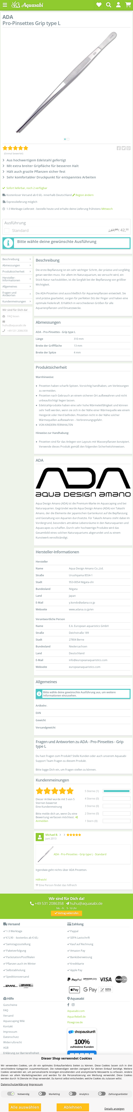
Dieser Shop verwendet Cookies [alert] (66, 1058)
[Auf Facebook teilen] (119, 148)
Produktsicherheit (13, 271)
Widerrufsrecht (12, 1042)
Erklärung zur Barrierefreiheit (21, 1053)
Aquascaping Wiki (14, 1021)
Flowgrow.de (75, 1022)
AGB (5, 1047)
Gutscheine (10, 1005)
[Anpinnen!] (129, 148)
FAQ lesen (13, 316)
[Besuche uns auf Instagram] (74, 1005)
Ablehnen (73, 1107)
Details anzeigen (114, 1109)
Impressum (10, 1032)
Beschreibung (10, 259)
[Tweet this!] (124, 148)
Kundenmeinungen (14, 301)
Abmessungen (11, 265)
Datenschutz (11, 1037)
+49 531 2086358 (17, 330)
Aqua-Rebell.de (76, 1016)
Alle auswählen (25, 1107)
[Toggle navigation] (5, 5)
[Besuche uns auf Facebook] (69, 1005)
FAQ (5, 1010)
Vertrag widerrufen (67, 913)
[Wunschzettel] (99, 4)
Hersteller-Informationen (11, 279)
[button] (118, 4)
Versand (8, 1015)
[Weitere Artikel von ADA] (83, 482)
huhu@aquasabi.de (14, 325)
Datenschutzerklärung (14, 1084)
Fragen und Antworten (9, 294)
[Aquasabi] (28, 5)
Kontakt (8, 1026)
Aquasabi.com (76, 1011)
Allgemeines (9, 286)
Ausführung (15, 222)
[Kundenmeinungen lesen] (15, 148)
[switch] (11, 1094)
